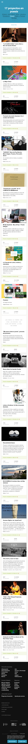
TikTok (16, 688)
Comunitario (4, 672)
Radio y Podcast (20, 16)
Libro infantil (11, 14)
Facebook (16, 682)
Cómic (16, 672)
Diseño (3, 673)
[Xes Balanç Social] (14, 724)
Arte (16, 669)
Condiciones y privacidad (6, 707)
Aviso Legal (3, 709)
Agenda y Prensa (5, 684)
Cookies (3, 711)
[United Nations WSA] (23, 724)
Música (3, 676)
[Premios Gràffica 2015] (5, 724)
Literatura (23, 14)
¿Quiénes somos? (6, 687)
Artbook (4, 14)
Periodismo (6, 16)
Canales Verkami (5, 685)
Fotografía (4, 675)
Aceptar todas (22, 741)
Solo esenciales (12, 741)
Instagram (16, 687)
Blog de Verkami (5, 682)
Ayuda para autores (20, 696)
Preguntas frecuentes (6, 696)
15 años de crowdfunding (5, 689)
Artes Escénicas (5, 670)
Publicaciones (18, 676)
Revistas (14, 18)
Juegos (17, 675)
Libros (17, 14)
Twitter (16, 684)
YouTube (16, 685)
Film (16, 673)
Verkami (14, 2)
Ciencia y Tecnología (20, 670)
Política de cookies (11, 739)
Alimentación (4, 669)
